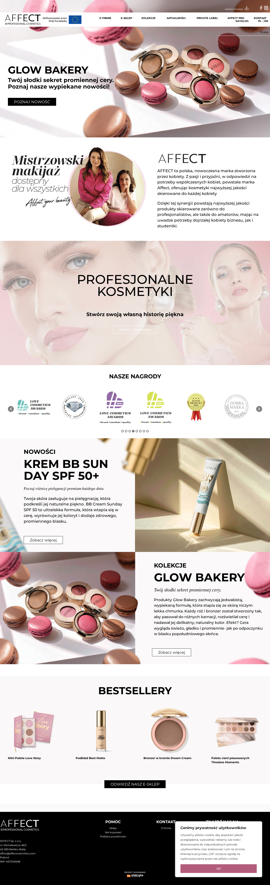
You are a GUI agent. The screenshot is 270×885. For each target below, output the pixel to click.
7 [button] (144, 431)
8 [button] (147, 431)
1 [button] (122, 431)
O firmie (166, 828)
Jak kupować (113, 832)
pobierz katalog (234, 9)
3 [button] (129, 431)
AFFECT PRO (236, 18)
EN (266, 21)
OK (218, 868)
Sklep (113, 828)
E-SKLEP (126, 18)
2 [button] (126, 431)
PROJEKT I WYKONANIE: (135, 872)
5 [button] (137, 431)
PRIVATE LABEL (207, 18)
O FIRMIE (105, 18)
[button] (11, 409)
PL (260, 21)
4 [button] (133, 431)
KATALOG (242, 21)
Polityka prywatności (113, 836)
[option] (34, 407)
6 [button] (140, 431)
